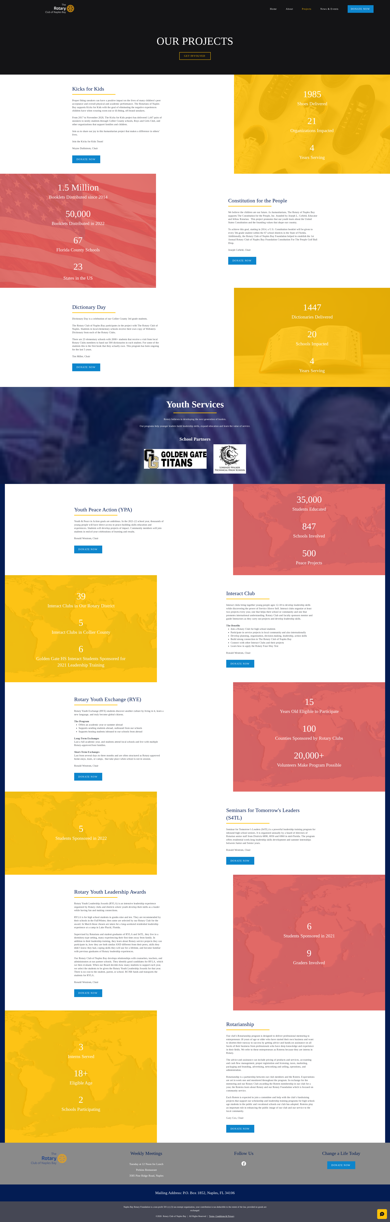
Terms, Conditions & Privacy (221, 1216)
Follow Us (244, 1153)
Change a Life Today (341, 1153)
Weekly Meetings (146, 1153)
